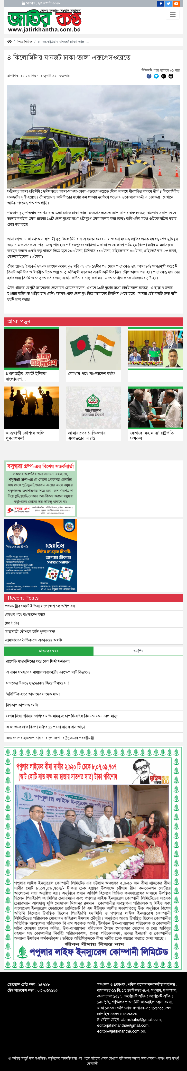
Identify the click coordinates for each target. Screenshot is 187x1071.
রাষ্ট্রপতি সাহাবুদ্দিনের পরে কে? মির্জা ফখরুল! (38, 661)
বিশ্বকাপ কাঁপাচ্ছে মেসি (22, 705)
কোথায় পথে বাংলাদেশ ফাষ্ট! (91, 373)
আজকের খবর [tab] (48, 651)
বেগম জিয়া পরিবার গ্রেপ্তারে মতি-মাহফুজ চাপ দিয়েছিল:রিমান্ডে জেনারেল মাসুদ (62, 716)
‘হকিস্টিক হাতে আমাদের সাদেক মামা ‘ (34, 694)
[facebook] (149, 75)
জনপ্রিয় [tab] (138, 651)
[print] (170, 75)
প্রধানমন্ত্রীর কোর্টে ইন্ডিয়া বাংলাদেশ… (26, 376)
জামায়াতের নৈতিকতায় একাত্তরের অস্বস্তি (87, 435)
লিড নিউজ (25, 41)
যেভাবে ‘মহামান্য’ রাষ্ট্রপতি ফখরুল (152, 435)
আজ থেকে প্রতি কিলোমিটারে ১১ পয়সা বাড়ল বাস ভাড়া (45, 727)
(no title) (12, 623)
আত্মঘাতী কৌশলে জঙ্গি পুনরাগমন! (25, 435)
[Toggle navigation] (172, 14)
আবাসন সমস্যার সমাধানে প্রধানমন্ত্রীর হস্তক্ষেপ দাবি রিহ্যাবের (48, 672)
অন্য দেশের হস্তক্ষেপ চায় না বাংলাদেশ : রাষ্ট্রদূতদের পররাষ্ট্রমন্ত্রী (50, 738)
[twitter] (156, 75)
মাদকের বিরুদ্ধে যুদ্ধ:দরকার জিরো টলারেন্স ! (37, 683)
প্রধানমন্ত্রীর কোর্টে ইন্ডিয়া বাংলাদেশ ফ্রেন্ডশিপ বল (40, 606)
